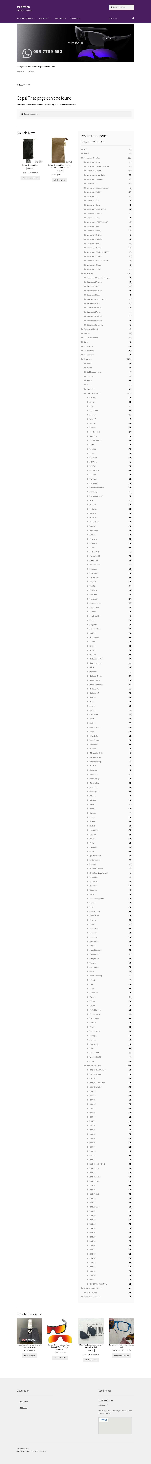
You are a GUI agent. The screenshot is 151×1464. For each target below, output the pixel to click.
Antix (92, 406)
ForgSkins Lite (95, 616)
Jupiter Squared (95, 727)
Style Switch (94, 967)
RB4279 (92, 1232)
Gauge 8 (93, 646)
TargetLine (94, 993)
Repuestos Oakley (93, 393)
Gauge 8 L (93, 650)
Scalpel (92, 894)
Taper (92, 988)
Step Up (93, 946)
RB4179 (92, 1185)
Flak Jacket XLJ (95, 603)
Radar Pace (94, 877)
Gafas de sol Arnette (94, 282)
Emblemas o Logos (94, 372)
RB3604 (92, 1147)
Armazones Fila (92, 196)
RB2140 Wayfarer (96, 1074)
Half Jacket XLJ (95, 663)
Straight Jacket (95, 950)
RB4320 (92, 1254)
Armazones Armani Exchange (98, 166)
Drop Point (94, 530)
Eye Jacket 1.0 (95, 556)
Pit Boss (93, 821)
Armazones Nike (93, 226)
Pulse (92, 851)
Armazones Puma (93, 243)
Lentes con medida (91, 338)
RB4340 (92, 1258)
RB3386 (92, 1104)
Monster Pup (94, 783)
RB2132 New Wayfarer (98, 1070)
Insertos (87, 333)
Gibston (93, 654)
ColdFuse (93, 466)
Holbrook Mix (95, 680)
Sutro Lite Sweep (96, 975)
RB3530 (92, 1130)
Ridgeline (93, 890)
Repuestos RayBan (94, 1065)
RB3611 (92, 1151)
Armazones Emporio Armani (97, 188)
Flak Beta (93, 590)
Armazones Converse (95, 179)
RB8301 (92, 1267)
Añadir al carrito (59, 180)
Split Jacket (94, 928)
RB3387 (92, 1108)
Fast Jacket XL (95, 564)
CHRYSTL (93, 462)
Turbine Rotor (95, 1031)
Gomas (89, 380)
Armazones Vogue (93, 269)
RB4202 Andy (94, 1207)
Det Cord (93, 505)
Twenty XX (93, 1035)
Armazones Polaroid (94, 239)
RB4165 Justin (95, 1177)
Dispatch (93, 513)
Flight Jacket (95, 607)
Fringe (92, 620)
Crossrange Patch (96, 496)
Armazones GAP (93, 201)
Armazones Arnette (94, 171)
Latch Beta (94, 736)
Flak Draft (93, 594)
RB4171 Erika (94, 1181)
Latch (92, 731)
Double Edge (94, 522)
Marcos (89, 385)
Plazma (92, 838)
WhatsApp (20, 71)
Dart (91, 500)
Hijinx (92, 667)
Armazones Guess (93, 205)
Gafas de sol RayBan (94, 316)
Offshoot (93, 796)
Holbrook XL (94, 689)
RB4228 (92, 1215)
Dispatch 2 (93, 517)
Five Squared (94, 577)
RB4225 (92, 1211)
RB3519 (92, 1121)
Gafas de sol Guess (93, 295)
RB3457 (92, 1117)
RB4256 (92, 1224)
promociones (89, 355)
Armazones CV (92, 183)
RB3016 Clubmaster (97, 1083)
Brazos (89, 367)
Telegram (31, 71)
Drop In (92, 526)
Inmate (92, 706)
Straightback (94, 954)
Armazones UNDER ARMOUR (97, 261)
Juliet (92, 719)
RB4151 (92, 1172)
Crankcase (93, 479)
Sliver (92, 907)
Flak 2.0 (92, 586)
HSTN (92, 701)
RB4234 (92, 1220)
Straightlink (94, 958)
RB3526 (92, 1125)
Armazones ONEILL (94, 235)
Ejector (92, 535)
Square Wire (94, 941)
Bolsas (89, 363)
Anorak (86, 153)
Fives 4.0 (93, 582)
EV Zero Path (94, 552)
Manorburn (94, 770)
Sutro (92, 971)
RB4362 (92, 1262)
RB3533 (92, 1134)
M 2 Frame (93, 749)
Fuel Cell (93, 633)
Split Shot (93, 933)
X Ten (92, 1061)
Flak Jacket (94, 599)
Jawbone (93, 710)
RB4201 (92, 1202)
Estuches (90, 376)
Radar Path (94, 881)
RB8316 (92, 1271)
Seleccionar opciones (30, 178)
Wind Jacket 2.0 (95, 1057)
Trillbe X (93, 1023)
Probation (93, 847)
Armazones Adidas (93, 162)
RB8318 (92, 1275)
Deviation (93, 509)
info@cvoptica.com (105, 1400)
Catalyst (93, 449)
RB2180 (92, 1078)
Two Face (93, 1040)
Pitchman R (94, 830)
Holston (93, 697)
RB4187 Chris (94, 1194)
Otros (86, 342)
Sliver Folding (95, 911)
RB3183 (92, 1091)
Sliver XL (93, 920)
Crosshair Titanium (97, 487)
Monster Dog (94, 779)
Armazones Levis (93, 218)
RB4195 (92, 1198)
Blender (93, 427)
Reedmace (93, 886)
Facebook (23, 1408)
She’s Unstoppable (97, 898)
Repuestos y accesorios (92, 1288)
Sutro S (92, 980)
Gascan (92, 642)
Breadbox (93, 436)
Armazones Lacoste (94, 213)
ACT (85, 149)
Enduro (92, 547)
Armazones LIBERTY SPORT (97, 222)
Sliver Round (94, 916)
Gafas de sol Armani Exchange (98, 278)
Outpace (93, 813)
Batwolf (93, 419)
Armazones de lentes (25, 18)
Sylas (91, 984)
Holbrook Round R (96, 684)
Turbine (92, 1027)
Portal (92, 843)
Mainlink (93, 766)
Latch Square (94, 740)
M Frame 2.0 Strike (96, 753)
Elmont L (93, 539)
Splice (92, 924)
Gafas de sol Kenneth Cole (96, 299)
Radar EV (93, 864)
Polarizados (88, 346)
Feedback (93, 569)
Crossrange (94, 492)
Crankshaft (94, 483)
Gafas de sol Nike (93, 303)
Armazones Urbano (94, 265)
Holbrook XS (94, 693)
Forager (93, 612)
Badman (93, 415)
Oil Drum (93, 800)
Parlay (92, 817)
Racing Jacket (95, 860)
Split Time (93, 937)
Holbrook (93, 672)
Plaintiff (93, 834)
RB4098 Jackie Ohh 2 (97, 1164)
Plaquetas (90, 389)
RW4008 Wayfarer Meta (98, 1284)
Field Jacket (94, 573)
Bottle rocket (95, 432)
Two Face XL (94, 1044)
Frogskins (93, 624)
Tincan (92, 1001)
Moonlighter (94, 791)
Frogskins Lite (95, 629)
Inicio (21, 85)
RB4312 (92, 1249)
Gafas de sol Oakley (94, 308)
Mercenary (93, 774)
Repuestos (59, 18)
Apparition (94, 410)
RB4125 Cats (94, 1168)
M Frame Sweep (95, 761)
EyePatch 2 (94, 560)
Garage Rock (94, 637)
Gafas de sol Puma (93, 312)
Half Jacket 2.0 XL (96, 659)
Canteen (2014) (95, 440)
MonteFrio (93, 787)
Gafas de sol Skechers (95, 325)
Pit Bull (92, 826)
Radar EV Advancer (96, 868)
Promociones (75, 18)
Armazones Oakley (94, 230)
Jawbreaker (94, 714)
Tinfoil (92, 1005)
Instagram (24, 1401)
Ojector (92, 809)
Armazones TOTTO (94, 256)
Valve (92, 1048)
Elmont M (93, 543)
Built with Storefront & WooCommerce (31, 1451)
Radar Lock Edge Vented (99, 873)
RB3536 (92, 1138)
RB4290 (92, 1237)
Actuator (93, 398)
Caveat (92, 453)
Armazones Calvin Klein (96, 175)
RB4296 (92, 1241)
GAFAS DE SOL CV (93, 286)
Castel (92, 445)
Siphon (92, 903)
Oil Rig (92, 804)
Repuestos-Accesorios (92, 1297)
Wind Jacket (94, 1053)
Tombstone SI (95, 1014)
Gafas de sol (43, 18)
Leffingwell (94, 744)
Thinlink (93, 997)
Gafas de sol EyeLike (94, 290)
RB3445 (92, 1112)
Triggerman (94, 1018)
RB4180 (92, 1190)
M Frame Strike (95, 757)
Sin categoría (92, 1292)
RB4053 (92, 1160)
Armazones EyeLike (94, 192)
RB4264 (92, 1228)
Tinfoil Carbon (95, 1010)
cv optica (23, 7)
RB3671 (92, 1155)
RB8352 (92, 1279)
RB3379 (92, 1100)
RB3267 (92, 1095)
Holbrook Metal (96, 676)
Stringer (93, 963)
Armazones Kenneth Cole (96, 209)
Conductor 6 (94, 470)
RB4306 (92, 1245)
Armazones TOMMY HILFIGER (98, 252)
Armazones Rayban (94, 248)
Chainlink (93, 457)
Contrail (93, 475)
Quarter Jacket (95, 856)
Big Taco (93, 423)
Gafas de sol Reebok (94, 320)
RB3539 (92, 1142)
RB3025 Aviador (95, 1087)
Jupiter (92, 723)
